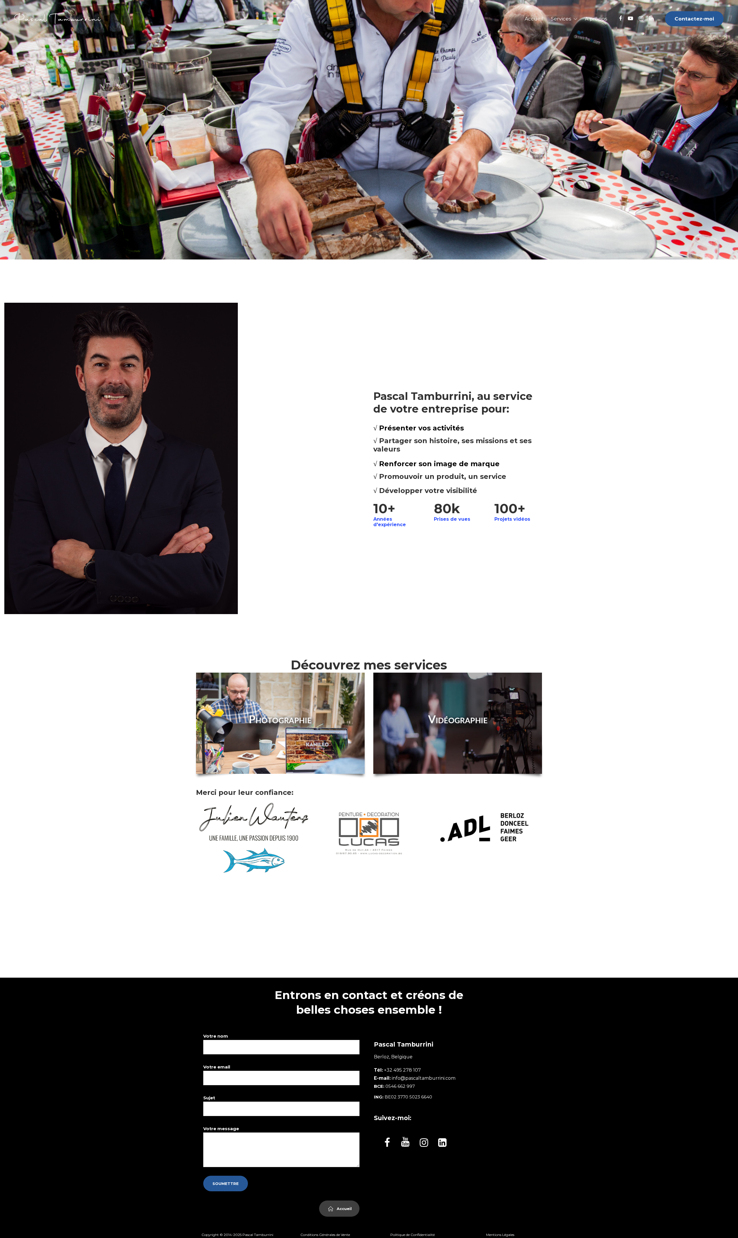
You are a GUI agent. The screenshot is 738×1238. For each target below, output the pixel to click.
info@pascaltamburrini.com (423, 1078)
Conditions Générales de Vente (325, 1235)
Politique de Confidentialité (412, 1235)
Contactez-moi (694, 19)
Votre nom (215, 1036)
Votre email (216, 1067)
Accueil (534, 19)
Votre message (221, 1128)
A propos (596, 19)
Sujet (209, 1097)
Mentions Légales (500, 1235)
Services (561, 19)
